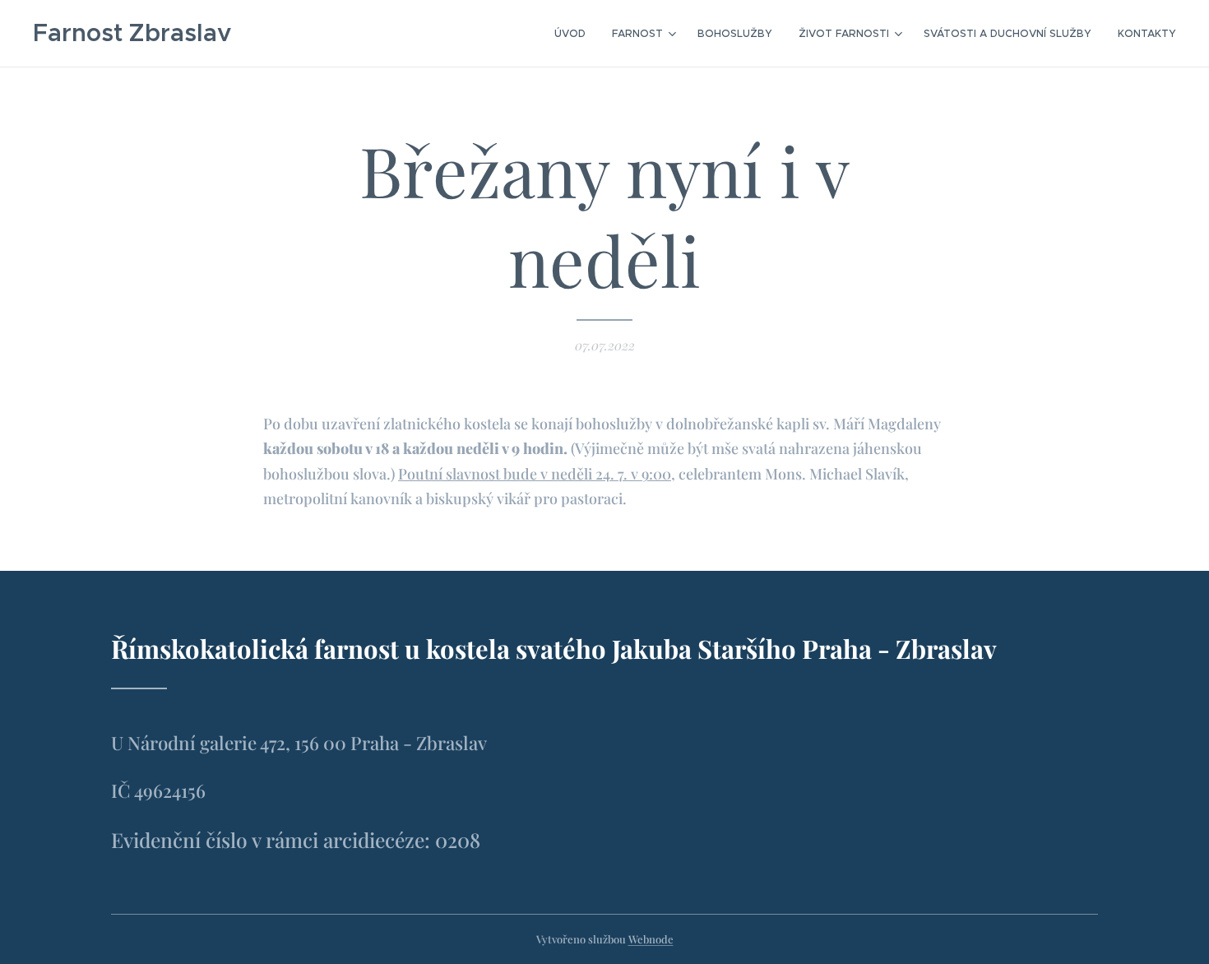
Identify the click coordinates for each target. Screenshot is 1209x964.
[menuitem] (574, 33)
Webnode (651, 939)
